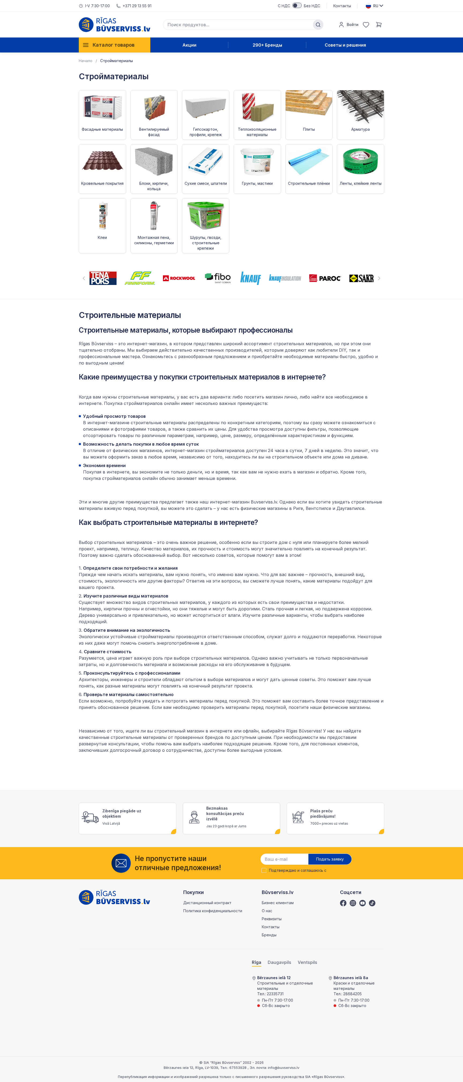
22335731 (275, 993)
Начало (85, 60)
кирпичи (113, 608)
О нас (267, 910)
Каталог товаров (114, 45)
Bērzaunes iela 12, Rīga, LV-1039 (191, 1067)
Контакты (342, 5)
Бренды (269, 935)
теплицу (130, 548)
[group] (103, 278)
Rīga (256, 962)
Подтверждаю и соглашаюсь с (297, 870)
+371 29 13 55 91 (137, 5)
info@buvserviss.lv (283, 1067)
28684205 (352, 993)
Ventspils (307, 962)
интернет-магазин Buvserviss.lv (243, 502)
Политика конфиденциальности (212, 910)
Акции (189, 45)
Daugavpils (279, 962)
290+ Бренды (267, 45)
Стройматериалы (116, 60)
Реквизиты (272, 918)
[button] (84, 278)
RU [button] (375, 5)
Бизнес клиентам (278, 902)
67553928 (238, 1067)
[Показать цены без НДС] (297, 5)
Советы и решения (345, 45)
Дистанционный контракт (207, 902)
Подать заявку (330, 859)
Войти (353, 24)
